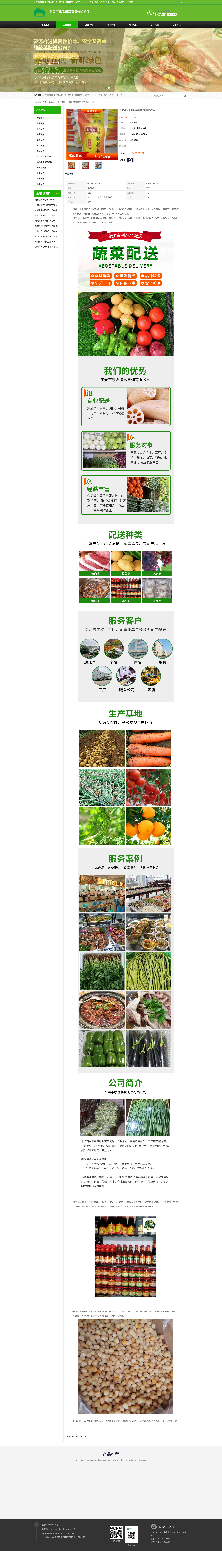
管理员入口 (72, 1537)
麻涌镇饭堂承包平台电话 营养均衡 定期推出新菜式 (47, 221)
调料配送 (61, 102)
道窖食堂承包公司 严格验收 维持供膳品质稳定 (47, 215)
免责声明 (64, 1537)
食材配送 (40, 146)
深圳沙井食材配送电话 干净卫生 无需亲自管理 (47, 247)
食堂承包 (40, 118)
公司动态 (133, 25)
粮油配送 (40, 129)
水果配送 (40, 184)
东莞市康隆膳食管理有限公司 (52, 1534)
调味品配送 (41, 168)
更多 (57, 194)
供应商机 (67, 25)
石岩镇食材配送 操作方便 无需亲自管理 (47, 205)
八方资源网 (55, 1537)
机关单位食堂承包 (44, 162)
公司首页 (45, 25)
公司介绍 (111, 25)
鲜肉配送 (40, 134)
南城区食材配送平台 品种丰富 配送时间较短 (47, 210)
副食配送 (40, 179)
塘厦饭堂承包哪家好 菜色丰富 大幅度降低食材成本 (47, 236)
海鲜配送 (40, 140)
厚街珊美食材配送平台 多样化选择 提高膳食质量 (47, 242)
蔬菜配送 (40, 123)
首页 (45, 102)
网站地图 (81, 1537)
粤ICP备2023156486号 (67, 1529)
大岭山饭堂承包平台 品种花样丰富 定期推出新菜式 (47, 231)
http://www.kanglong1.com (77, 1436)
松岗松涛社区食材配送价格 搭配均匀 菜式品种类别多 (47, 226)
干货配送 (40, 173)
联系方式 (177, 25)
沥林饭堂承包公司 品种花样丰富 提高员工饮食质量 (47, 200)
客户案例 (155, 25)
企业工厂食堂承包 (44, 157)
